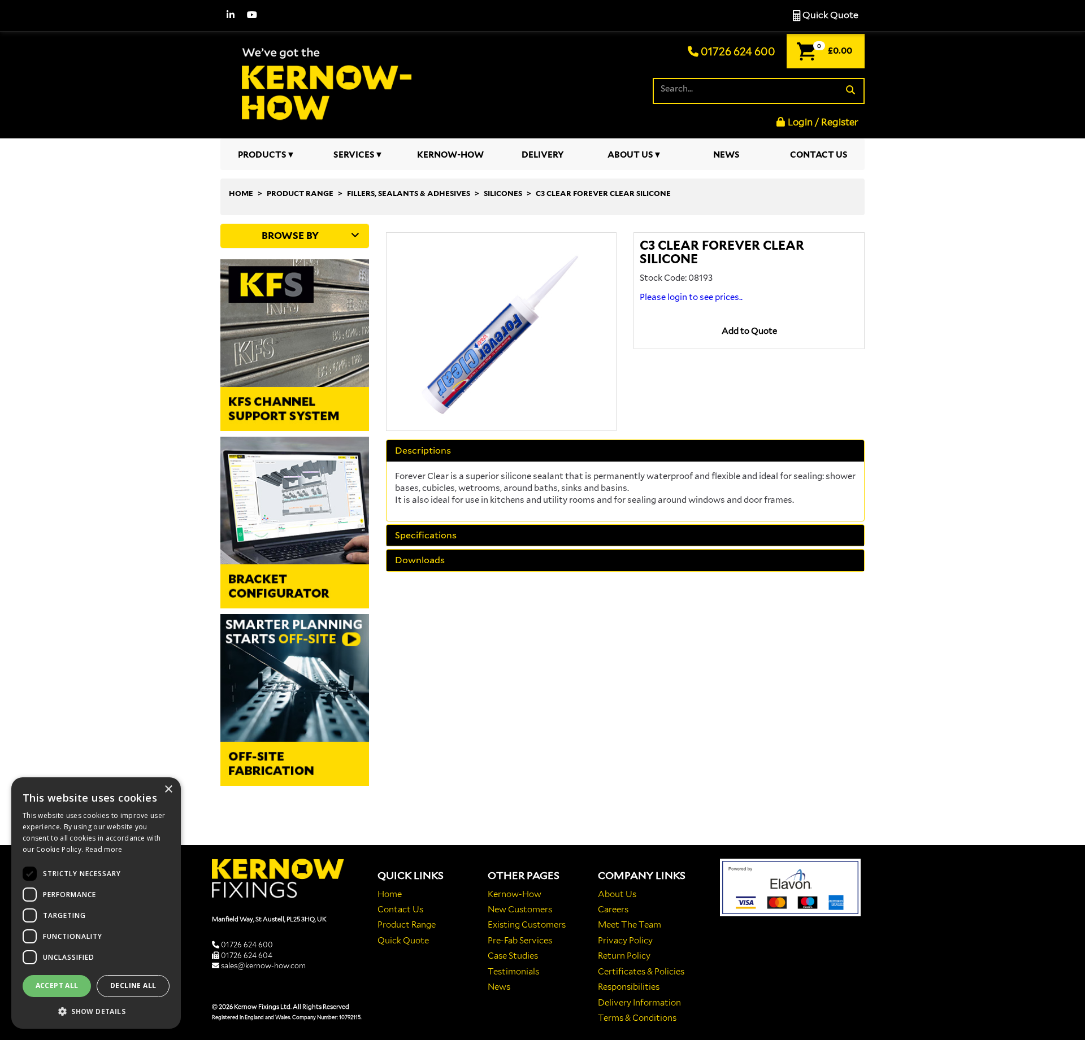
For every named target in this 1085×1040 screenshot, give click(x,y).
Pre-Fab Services (520, 940)
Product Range (406, 925)
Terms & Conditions (637, 1018)
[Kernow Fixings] (322, 82)
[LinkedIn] (230, 15)
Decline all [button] (133, 985)
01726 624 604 (246, 955)
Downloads (420, 560)
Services (354, 155)
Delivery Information (639, 1003)
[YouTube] (252, 15)
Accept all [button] (57, 985)
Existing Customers (527, 925)
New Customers (520, 909)
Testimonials (513, 972)
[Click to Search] (850, 90)
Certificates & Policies (641, 972)
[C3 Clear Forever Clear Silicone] (501, 331)
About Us (630, 155)
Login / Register (823, 122)
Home (389, 894)
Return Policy (624, 956)
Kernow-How (450, 155)
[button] (96, 1010)
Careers (613, 909)
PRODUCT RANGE (300, 193)
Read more (104, 849)
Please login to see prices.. (691, 297)
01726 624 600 (736, 51)
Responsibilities (628, 987)
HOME (241, 193)
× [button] (168, 789)
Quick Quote (829, 15)
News (726, 155)
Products (262, 155)
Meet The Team (629, 925)
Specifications (426, 535)
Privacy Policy (625, 940)
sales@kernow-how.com (263, 965)
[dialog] (96, 903)
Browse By (290, 235)
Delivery (543, 155)
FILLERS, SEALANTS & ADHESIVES (408, 193)
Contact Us (819, 155)
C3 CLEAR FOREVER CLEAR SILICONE (603, 193)
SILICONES (503, 193)
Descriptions (423, 451)
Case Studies (513, 956)
